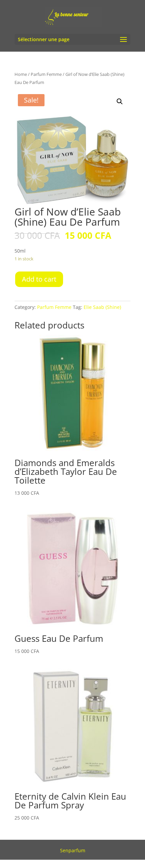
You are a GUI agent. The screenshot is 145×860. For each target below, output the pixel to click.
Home (20, 74)
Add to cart (39, 279)
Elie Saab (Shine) (102, 307)
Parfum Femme (46, 74)
